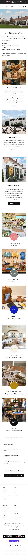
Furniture (5, 491)
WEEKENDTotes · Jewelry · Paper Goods (14, 317)
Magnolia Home (14, 137)
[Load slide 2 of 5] (12, 29)
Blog (4, 515)
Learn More (13, 106)
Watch (4, 519)
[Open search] (20, 6)
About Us (5, 505)
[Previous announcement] (2, 2)
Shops (15, 489)
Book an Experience (18, 497)
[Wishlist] (23, 6)
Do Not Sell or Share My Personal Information (15, 554)
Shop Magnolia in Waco (14, 33)
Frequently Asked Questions (14, 437)
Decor (4, 493)
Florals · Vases (14, 245)
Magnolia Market (14, 88)
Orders (15, 511)
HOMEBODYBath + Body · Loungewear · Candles (14, 356)
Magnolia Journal (6, 507)
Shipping (16, 513)
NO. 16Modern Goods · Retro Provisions (14, 429)
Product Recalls (17, 517)
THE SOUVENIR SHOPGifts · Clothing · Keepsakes (14, 280)
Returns (15, 515)
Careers (4, 513)
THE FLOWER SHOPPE (14, 243)
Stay (15, 493)
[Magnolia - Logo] (12, 6)
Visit (15, 487)
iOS (8, 536)
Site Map (16, 519)
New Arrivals (5, 489)
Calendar (16, 495)
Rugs (4, 497)
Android (19, 536)
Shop (4, 487)
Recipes (4, 517)
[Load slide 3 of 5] (14, 29)
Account (16, 509)
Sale (3, 501)
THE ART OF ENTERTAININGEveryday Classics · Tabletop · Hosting (14, 393)
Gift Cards (5, 499)
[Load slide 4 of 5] (15, 29)
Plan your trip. (17, 2)
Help (15, 505)
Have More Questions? (14, 471)
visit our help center (14, 475)
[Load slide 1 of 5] (11, 29)
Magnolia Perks (6, 511)
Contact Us (16, 507)
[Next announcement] (25, 2)
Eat (14, 491)
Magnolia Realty (6, 509)
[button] (3, 6)
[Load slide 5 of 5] (16, 29)
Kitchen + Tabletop (6, 495)
